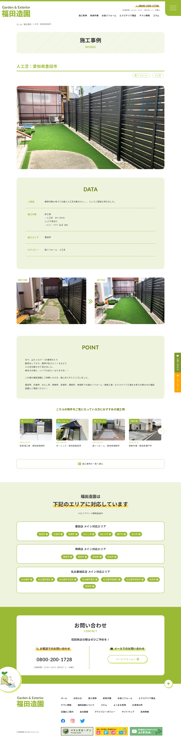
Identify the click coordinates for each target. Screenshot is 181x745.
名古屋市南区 (88, 579)
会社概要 (84, 712)
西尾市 (81, 557)
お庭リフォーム (109, 15)
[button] (161, 431)
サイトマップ (128, 712)
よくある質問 (119, 705)
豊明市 (88, 586)
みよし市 (87, 534)
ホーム (19, 24)
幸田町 (96, 557)
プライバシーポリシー (104, 712)
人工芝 (157, 75)
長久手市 (104, 534)
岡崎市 (66, 557)
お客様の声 (137, 705)
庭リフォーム (141, 75)
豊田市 (42, 534)
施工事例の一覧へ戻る (92, 464)
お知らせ (78, 698)
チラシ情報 (144, 15)
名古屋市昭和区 (133, 579)
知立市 (135, 534)
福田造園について (86, 705)
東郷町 (71, 534)
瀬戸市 (120, 534)
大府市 (152, 579)
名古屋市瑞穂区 (110, 579)
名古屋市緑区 (44, 579)
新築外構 (94, 15)
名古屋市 (25, 579)
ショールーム (178, 384)
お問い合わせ (178, 364)
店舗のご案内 (67, 712)
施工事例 (83, 15)
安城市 (110, 557)
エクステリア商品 (128, 15)
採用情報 (145, 712)
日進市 (57, 534)
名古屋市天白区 (66, 579)
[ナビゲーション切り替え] (173, 8)
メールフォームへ (126, 659)
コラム (156, 15)
